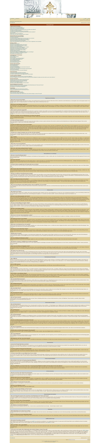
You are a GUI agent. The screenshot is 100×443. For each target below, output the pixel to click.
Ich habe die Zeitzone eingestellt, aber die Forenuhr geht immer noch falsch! (22, 38)
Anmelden (12, 18)
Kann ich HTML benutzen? (14, 56)
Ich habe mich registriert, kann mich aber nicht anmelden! (19, 31)
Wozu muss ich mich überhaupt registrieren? (17, 27)
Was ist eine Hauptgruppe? (14, 69)
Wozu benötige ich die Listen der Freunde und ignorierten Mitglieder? (21, 76)
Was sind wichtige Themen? (14, 60)
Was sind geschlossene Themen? (15, 61)
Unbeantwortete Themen (13, 21)
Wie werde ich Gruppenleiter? (15, 67)
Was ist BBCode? (13, 55)
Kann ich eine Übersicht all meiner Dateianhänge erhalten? (19, 89)
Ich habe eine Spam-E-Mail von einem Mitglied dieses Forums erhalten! (21, 74)
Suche (89, 18)
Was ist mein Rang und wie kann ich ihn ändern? (18, 40)
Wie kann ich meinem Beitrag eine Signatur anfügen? (18, 45)
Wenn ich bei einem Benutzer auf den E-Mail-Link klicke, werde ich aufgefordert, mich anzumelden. (25, 41)
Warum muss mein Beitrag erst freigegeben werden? (18, 52)
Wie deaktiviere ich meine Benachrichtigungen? (17, 86)
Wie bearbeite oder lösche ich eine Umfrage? (17, 47)
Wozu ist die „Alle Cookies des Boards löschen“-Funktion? (19, 34)
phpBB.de (49, 422)
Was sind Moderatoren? (14, 65)
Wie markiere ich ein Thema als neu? (16, 53)
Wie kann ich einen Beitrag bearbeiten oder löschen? (18, 44)
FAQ (85, 18)
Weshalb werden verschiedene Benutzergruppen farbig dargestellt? (21, 68)
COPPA (65, 125)
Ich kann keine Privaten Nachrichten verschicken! (18, 72)
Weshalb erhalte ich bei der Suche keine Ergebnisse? (18, 80)
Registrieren (17, 18)
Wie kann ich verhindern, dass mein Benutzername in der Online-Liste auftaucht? (23, 29)
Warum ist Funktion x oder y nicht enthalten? (17, 92)
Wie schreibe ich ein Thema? (15, 43)
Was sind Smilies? (13, 57)
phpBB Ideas (59, 425)
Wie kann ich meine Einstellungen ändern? (17, 36)
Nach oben (11, 102)
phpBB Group (34, 421)
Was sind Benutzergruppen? (14, 66)
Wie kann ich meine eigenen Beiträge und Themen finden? (19, 82)
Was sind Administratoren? (14, 64)
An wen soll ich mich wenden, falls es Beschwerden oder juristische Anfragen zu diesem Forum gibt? (26, 93)
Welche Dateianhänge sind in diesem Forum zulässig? (19, 88)
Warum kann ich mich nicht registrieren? (16, 33)
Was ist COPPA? (13, 32)
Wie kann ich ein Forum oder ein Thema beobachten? (18, 85)
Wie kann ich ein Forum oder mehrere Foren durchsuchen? (19, 79)
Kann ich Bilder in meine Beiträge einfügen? (17, 58)
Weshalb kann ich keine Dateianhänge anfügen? (18, 49)
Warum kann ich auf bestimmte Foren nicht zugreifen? (18, 48)
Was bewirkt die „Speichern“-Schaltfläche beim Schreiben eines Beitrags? (22, 51)
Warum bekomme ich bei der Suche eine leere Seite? (18, 81)
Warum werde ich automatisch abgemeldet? (17, 28)
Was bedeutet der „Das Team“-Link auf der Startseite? (18, 70)
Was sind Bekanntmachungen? (15, 59)
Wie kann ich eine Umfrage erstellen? (16, 46)
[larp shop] (65, 13)
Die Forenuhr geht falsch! (14, 37)
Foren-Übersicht (12, 22)
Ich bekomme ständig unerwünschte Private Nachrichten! (19, 73)
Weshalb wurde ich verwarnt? (15, 50)
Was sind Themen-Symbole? (14, 62)
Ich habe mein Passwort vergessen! (16, 30)
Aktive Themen (19, 21)
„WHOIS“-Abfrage (85, 430)
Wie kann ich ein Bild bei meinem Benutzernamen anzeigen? (20, 39)
